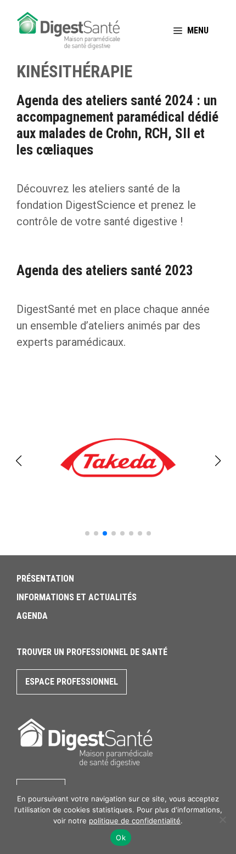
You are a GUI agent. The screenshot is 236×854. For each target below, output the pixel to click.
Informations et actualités (76, 597)
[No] (222, 819)
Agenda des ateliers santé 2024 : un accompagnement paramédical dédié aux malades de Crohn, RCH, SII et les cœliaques (117, 125)
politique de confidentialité (135, 820)
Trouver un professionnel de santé (91, 652)
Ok (121, 837)
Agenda (32, 616)
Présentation (45, 578)
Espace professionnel (71, 681)
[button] (87, 533)
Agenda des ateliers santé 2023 (104, 270)
